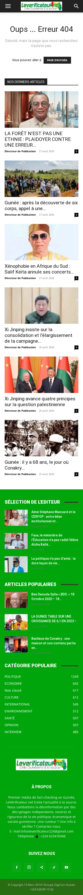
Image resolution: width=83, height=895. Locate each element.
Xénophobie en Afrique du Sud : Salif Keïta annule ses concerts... (39, 269)
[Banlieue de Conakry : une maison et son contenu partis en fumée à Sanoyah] (16, 644)
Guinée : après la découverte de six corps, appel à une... (41, 205)
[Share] (41, 867)
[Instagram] (29, 867)
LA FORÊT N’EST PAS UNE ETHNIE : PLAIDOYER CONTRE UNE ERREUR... (38, 139)
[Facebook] (16, 867)
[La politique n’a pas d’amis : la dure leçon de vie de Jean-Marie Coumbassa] (16, 564)
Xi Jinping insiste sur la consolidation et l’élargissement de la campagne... (38, 335)
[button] (7, 6)
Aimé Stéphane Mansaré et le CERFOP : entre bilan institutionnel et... (53, 516)
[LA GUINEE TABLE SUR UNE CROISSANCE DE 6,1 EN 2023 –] (16, 622)
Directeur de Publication (20, 151)
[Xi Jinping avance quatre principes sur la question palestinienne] (41, 375)
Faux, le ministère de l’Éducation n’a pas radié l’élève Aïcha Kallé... (54, 539)
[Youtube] (66, 867)
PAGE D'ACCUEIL (57, 60)
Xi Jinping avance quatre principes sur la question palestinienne (40, 401)
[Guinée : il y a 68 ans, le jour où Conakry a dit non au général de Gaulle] (41, 438)
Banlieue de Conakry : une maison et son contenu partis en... (53, 643)
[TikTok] (54, 867)
